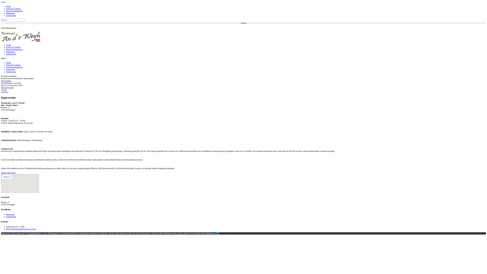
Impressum (10, 13)
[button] (243, 58)
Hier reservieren (7, 88)
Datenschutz (11, 15)
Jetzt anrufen (6, 81)
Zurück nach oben (8, 173)
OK (217, 233)
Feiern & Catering (13, 9)
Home (8, 6)
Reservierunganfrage (14, 11)
